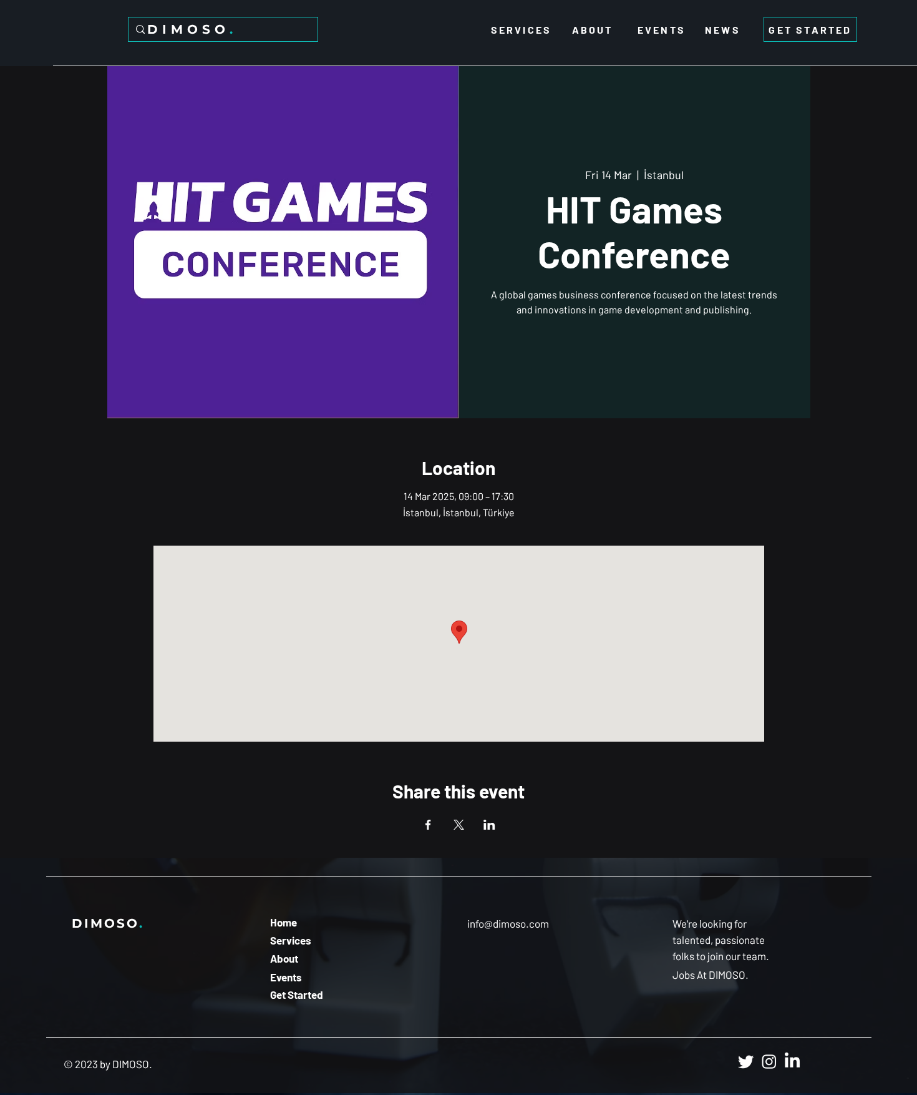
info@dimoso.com (508, 923)
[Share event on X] (459, 825)
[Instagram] (769, 1061)
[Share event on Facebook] (428, 825)
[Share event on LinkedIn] (489, 825)
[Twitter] (746, 1061)
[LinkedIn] (792, 1061)
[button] (711, 975)
